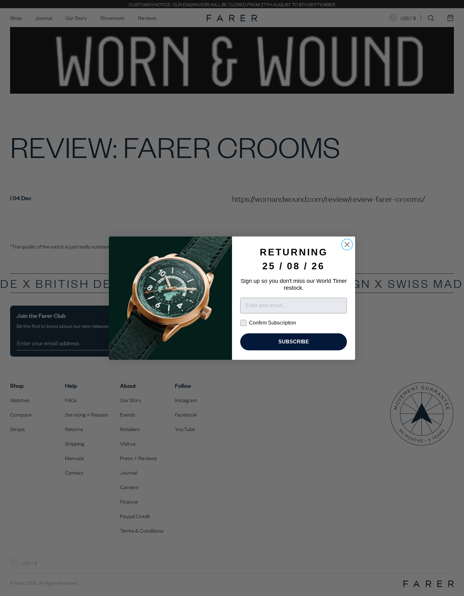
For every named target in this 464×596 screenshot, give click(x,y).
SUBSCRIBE (293, 341)
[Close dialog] (347, 244)
